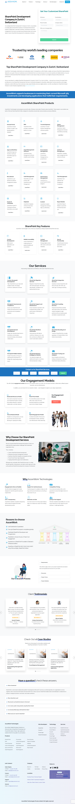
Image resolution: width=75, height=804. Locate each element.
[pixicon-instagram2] (53, 768)
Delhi (32, 779)
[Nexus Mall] (65, 57)
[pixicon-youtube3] (55, 768)
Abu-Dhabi (32, 782)
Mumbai (29, 777)
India (28, 782)
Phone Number (43, 22)
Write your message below (46, 28)
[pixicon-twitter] (51, 768)
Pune (32, 777)
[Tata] (32, 57)
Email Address (58, 17)
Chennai (36, 777)
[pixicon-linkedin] (57, 768)
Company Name (58, 22)
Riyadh (40, 777)
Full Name (42, 17)
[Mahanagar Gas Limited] (43, 57)
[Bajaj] (9, 57)
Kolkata (29, 779)
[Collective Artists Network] (54, 57)
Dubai (36, 782)
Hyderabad (36, 779)
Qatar (44, 782)
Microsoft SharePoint (30, 85)
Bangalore (42, 779)
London (40, 782)
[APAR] (20, 57)
